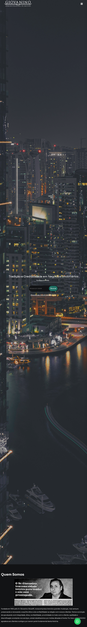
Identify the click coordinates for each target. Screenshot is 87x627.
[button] (82, 4)
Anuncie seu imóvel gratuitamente (43, 295)
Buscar (53, 288)
